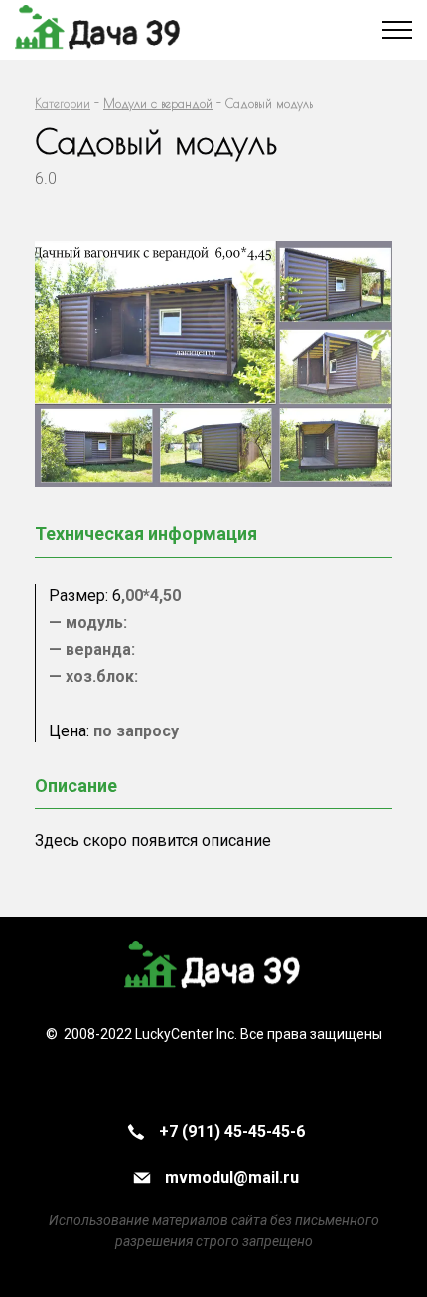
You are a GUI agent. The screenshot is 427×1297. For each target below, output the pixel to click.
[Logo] (213, 968)
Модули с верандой (158, 103)
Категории (62, 103)
